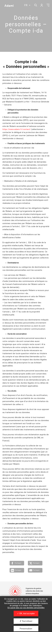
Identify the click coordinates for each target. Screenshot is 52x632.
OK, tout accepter (27, 613)
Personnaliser (26, 629)
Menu (48, 5)
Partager (18, 563)
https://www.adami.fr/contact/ (17, 129)
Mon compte (41, 5)
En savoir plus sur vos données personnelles (26, 608)
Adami (9, 5)
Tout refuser (26, 621)
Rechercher (35, 5)
